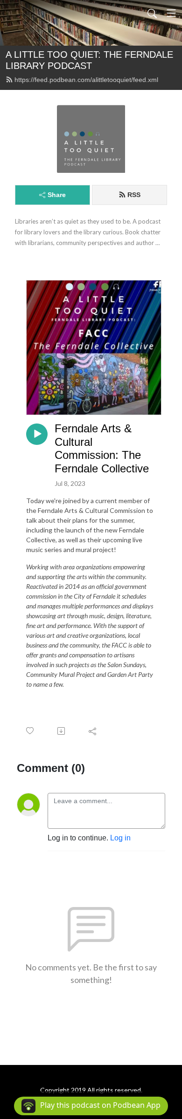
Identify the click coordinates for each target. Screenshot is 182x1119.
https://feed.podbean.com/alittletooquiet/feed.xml (86, 79)
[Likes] (30, 731)
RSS (133, 194)
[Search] (152, 13)
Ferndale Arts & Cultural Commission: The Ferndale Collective (102, 448)
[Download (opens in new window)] (61, 731)
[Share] (93, 731)
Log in (120, 838)
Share (57, 194)
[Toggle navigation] (171, 13)
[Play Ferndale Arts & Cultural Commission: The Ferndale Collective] (37, 434)
